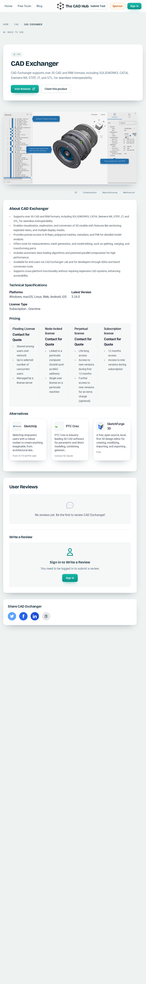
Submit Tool (97, 6)
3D (75, 192)
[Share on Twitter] (12, 616)
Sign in (134, 6)
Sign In (70, 577)
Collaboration (90, 192)
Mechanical (129, 192)
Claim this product (56, 88)
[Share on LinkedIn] (35, 616)
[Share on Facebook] (23, 616)
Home (8, 6)
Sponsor (118, 6)
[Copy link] (46, 616)
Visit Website (22, 88)
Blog (39, 6)
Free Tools (24, 6)
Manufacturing (109, 192)
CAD (16, 24)
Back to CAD (16, 32)
